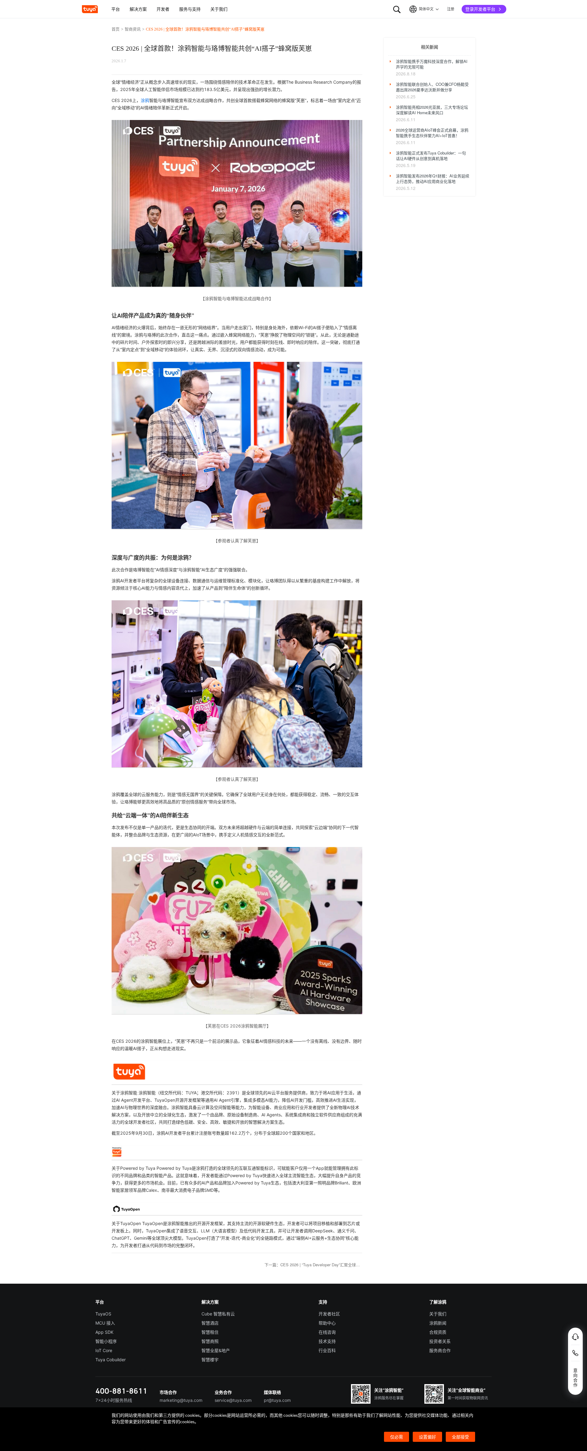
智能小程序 (106, 1341)
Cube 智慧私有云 (218, 1313)
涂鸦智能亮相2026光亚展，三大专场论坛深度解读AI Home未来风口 (432, 109)
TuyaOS (103, 1313)
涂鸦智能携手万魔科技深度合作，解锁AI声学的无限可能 (431, 64)
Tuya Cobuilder (110, 1359)
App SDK (104, 1332)
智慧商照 (210, 1341)
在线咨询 (327, 1332)
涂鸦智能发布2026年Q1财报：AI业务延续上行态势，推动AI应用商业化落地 (432, 178)
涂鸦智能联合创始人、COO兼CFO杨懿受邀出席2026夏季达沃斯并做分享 (432, 87)
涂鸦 (145, 100)
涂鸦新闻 (437, 1323)
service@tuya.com (233, 1400)
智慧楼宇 (210, 1359)
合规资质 (437, 1332)
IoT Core (103, 1350)
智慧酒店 (210, 1323)
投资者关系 (440, 1341)
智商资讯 (133, 29)
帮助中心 (327, 1323)
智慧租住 (210, 1332)
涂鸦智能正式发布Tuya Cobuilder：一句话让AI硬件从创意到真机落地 (431, 155)
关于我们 (437, 1313)
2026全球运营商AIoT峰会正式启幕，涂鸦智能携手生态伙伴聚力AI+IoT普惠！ (432, 132)
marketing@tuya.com (181, 1400)
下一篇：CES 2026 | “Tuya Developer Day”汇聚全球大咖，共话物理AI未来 (313, 1264)
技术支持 (327, 1341)
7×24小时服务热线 (113, 1400)
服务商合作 (440, 1350)
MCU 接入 (105, 1323)
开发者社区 (329, 1313)
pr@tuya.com (277, 1400)
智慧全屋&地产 (215, 1350)
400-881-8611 (121, 1391)
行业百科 (327, 1350)
